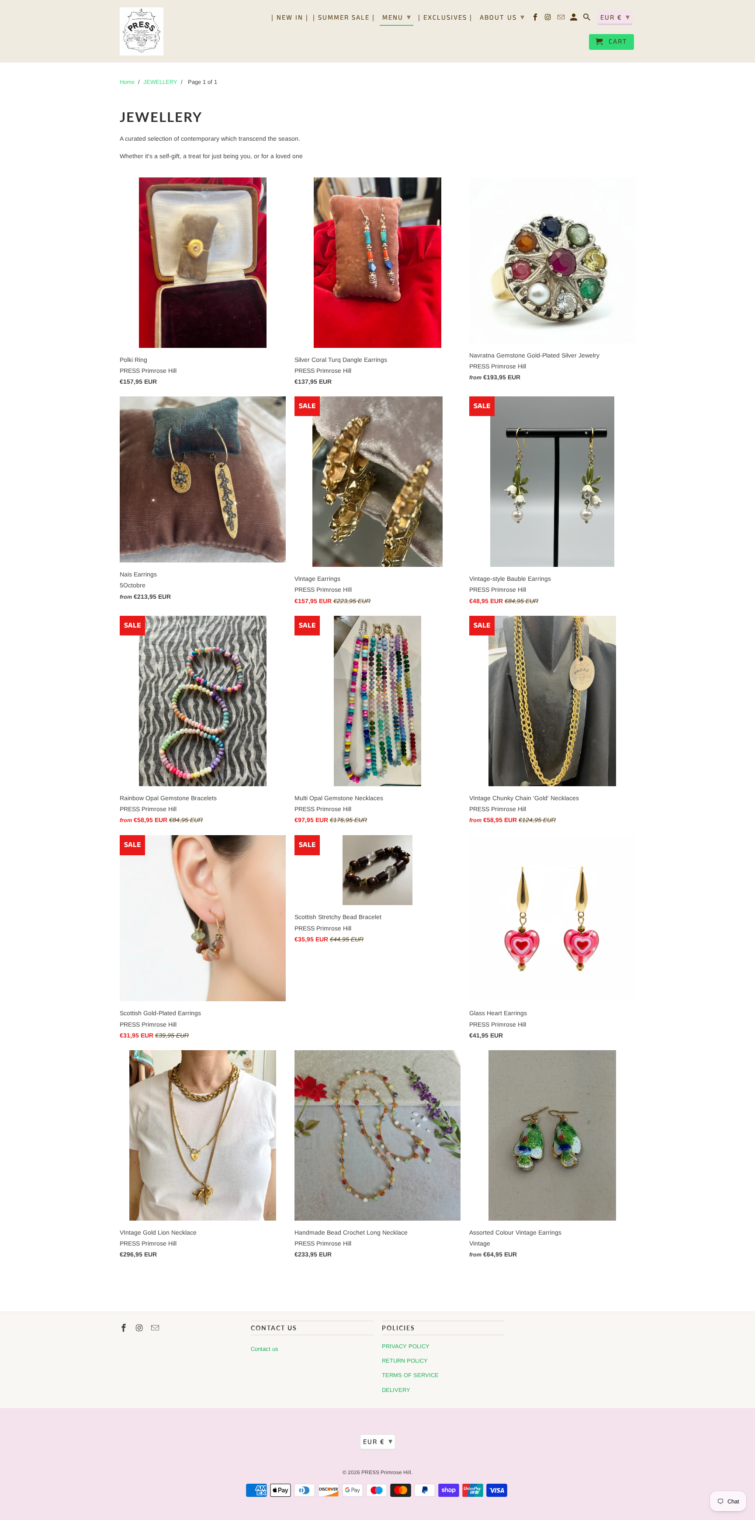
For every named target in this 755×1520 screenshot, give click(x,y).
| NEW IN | (289, 18)
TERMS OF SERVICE (410, 1375)
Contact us (264, 1349)
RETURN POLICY (405, 1360)
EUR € (615, 17)
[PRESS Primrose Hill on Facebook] (536, 19)
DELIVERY (396, 1390)
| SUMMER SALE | (344, 18)
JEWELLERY (160, 82)
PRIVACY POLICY (405, 1346)
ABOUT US (502, 17)
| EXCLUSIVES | (445, 18)
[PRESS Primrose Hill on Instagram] (549, 19)
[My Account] (574, 19)
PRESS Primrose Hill (386, 1472)
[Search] (587, 19)
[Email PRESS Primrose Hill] (562, 19)
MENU (397, 17)
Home (127, 82)
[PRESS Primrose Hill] (141, 31)
